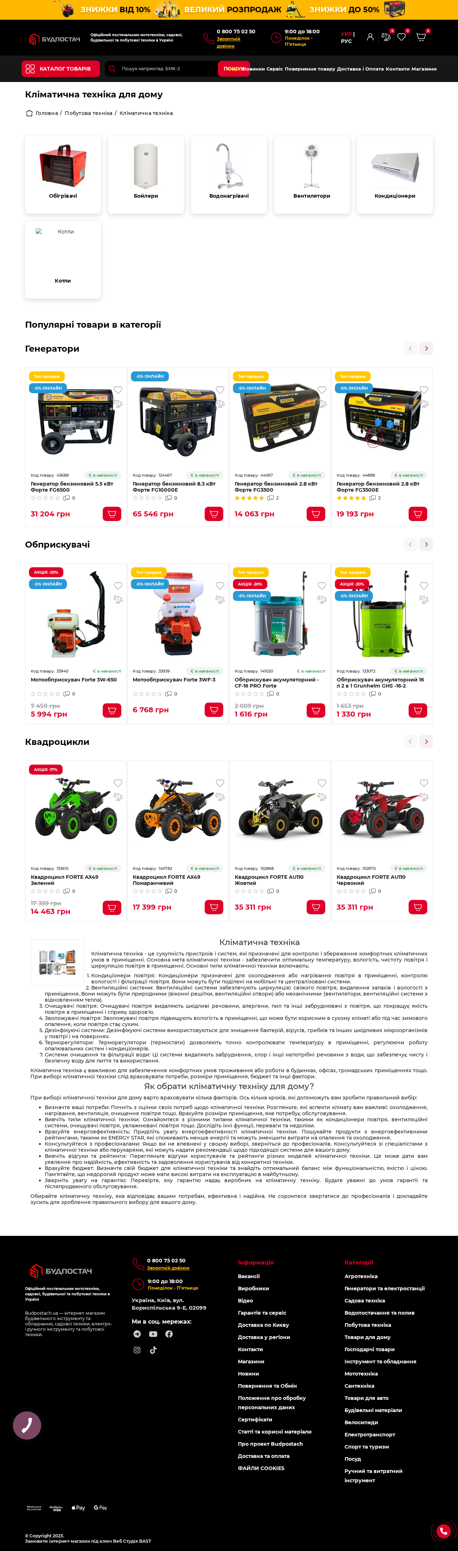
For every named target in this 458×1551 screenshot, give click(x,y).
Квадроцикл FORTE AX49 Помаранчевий (166, 880)
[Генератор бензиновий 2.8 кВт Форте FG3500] (280, 418)
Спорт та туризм (367, 1447)
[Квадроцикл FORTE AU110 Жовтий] (280, 811)
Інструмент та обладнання (380, 1361)
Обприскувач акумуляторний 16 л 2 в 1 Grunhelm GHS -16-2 (380, 683)
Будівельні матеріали (373, 1410)
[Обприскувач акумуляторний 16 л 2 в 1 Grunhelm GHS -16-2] (382, 614)
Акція (233, 69)
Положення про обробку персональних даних (272, 1403)
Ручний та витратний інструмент (374, 1476)
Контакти (398, 69)
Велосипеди (361, 1422)
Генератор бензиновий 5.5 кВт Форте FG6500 (72, 487)
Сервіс (275, 69)
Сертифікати (255, 1419)
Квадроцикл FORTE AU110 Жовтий (269, 880)
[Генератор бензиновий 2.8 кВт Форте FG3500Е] (382, 418)
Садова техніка (365, 1300)
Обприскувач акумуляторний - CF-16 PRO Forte (277, 683)
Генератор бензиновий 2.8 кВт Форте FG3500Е (378, 487)
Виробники (253, 1288)
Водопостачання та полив (380, 1313)
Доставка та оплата (263, 1456)
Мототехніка (361, 1374)
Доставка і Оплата (360, 69)
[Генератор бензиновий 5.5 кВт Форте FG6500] (76, 418)
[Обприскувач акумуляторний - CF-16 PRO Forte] (280, 614)
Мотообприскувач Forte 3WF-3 (174, 680)
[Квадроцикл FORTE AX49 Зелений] (76, 811)
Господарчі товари (370, 1349)
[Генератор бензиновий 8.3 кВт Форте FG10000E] (178, 418)
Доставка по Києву (263, 1325)
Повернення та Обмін (267, 1386)
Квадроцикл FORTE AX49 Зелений (64, 880)
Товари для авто (367, 1398)
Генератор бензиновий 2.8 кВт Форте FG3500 (276, 487)
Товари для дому (368, 1337)
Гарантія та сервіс (262, 1313)
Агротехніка (361, 1276)
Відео (245, 1300)
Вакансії (249, 1276)
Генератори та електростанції (385, 1288)
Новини (248, 1374)
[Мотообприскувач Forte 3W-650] (76, 614)
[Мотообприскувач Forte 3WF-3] (178, 614)
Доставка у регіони (264, 1337)
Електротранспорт (370, 1434)
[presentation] (410, 348)
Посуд (353, 1459)
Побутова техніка (88, 113)
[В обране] (118, 390)
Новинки (253, 69)
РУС (346, 41)
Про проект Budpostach (270, 1444)
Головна (47, 113)
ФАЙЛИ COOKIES (261, 1468)
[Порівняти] (118, 404)
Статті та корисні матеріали (275, 1432)
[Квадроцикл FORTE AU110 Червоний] (382, 811)
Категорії (359, 1262)
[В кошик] (112, 514)
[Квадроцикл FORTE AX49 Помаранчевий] (178, 811)
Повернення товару (310, 69)
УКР (346, 34)
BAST (145, 1541)
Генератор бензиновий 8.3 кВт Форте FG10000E (174, 487)
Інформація (256, 1262)
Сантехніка (359, 1386)
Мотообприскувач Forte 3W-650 (74, 680)
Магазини (424, 69)
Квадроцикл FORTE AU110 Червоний (371, 880)
